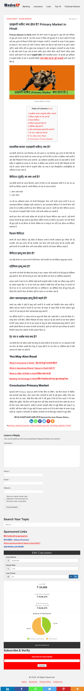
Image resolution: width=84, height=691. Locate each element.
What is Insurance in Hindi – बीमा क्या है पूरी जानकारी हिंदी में (33, 363)
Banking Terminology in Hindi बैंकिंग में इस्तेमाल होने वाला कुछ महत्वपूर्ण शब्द (38, 379)
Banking (26, 6)
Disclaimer (33, 682)
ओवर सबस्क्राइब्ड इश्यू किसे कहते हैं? (41, 129)
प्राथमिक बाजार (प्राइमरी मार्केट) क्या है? (42, 113)
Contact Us (57, 682)
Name (7, 471)
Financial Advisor (72, 6)
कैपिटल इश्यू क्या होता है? (37, 123)
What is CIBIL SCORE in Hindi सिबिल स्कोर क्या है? (30, 373)
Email (7, 480)
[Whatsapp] (36, 421)
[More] (53, 421)
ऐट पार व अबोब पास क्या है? (38, 133)
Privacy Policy (45, 682)
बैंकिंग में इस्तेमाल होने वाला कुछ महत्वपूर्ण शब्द (15, 536)
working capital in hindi (60, 425)
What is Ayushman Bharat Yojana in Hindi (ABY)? (32, 368)
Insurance (38, 6)
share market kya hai (39, 425)
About (24, 682)
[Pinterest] (48, 421)
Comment (8, 443)
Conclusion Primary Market (40, 139)
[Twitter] (44, 421)
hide (50, 109)
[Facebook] (40, 421)
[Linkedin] (31, 421)
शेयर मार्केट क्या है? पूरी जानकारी (51, 58)
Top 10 (58, 6)
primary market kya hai (18, 425)
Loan (48, 6)
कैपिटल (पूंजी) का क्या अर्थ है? (39, 117)
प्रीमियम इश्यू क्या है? (35, 126)
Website (7, 488)
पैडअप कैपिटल (33, 120)
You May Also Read (37, 136)
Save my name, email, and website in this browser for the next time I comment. (17, 498)
